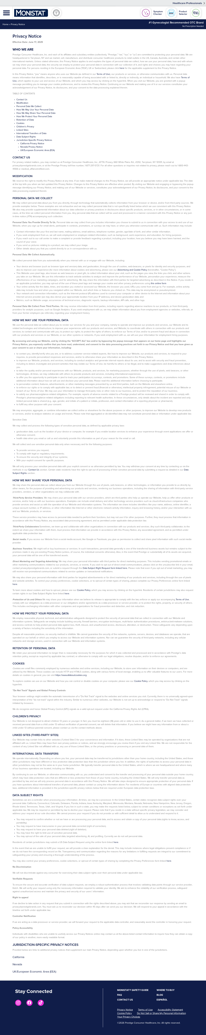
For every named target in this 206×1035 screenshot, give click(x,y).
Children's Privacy (25, 126)
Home (6, 24)
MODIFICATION (23, 176)
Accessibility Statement (170, 1009)
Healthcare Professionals (187, 3)
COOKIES (18, 663)
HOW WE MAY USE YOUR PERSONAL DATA (40, 320)
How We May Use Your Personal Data (35, 109)
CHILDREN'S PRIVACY (27, 716)
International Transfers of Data (31, 133)
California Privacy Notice (32, 143)
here (122, 68)
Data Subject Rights (26, 136)
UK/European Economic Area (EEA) (37, 150)
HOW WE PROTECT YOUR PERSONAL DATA (41, 613)
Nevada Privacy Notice (31, 147)
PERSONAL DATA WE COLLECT (32, 198)
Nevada (17, 964)
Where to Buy (165, 990)
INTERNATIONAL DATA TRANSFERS (35, 753)
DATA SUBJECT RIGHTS (28, 795)
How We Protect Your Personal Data (34, 116)
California (18, 957)
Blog (160, 994)
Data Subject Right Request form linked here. (105, 568)
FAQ (119, 994)
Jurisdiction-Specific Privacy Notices (34, 140)
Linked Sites (22, 130)
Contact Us (21, 99)
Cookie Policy (83, 590)
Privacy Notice (125, 1009)
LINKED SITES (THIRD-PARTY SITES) (35, 735)
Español (162, 999)
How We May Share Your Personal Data (35, 113)
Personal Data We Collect (28, 106)
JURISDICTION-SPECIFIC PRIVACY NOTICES (45, 945)
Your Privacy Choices (128, 1016)
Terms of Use (103, 74)
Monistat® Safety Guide (133, 990)
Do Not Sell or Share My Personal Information (161, 1013)
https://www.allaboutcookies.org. (71, 675)
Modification (22, 103)
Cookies (20, 123)
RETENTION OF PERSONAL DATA (34, 648)
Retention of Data (25, 119)
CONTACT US (21, 157)
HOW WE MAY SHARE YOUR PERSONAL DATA (42, 480)
